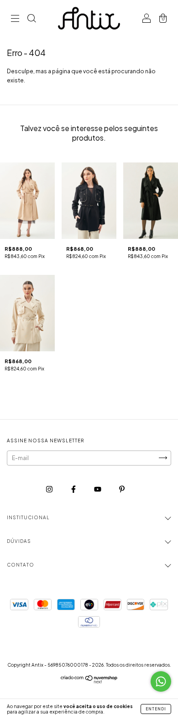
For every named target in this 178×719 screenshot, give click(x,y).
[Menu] (15, 19)
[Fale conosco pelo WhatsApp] (161, 681)
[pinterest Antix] (122, 489)
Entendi (156, 709)
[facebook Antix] (74, 489)
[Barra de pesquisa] (31, 19)
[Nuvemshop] (89, 681)
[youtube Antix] (98, 489)
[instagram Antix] (49, 489)
